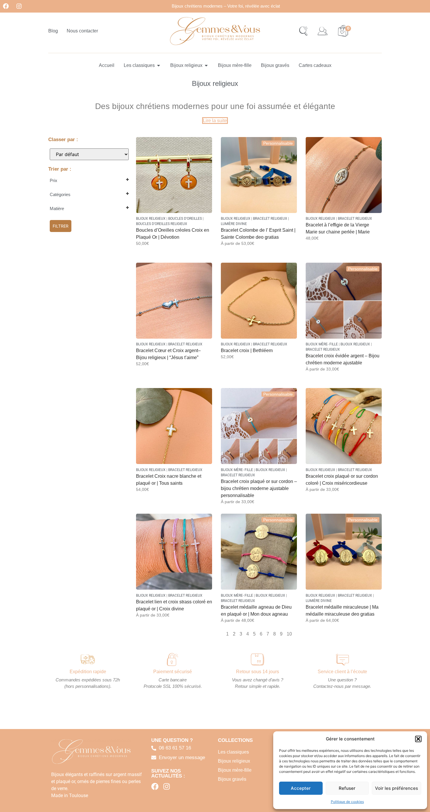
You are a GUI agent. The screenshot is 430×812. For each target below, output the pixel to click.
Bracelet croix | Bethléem (247, 350)
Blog (53, 30)
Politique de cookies (347, 801)
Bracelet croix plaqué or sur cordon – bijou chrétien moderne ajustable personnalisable (259, 488)
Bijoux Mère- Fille (322, 344)
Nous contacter (82, 30)
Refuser (347, 788)
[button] (418, 739)
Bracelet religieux (270, 219)
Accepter (301, 788)
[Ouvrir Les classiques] (158, 65)
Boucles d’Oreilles (185, 219)
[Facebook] (6, 6)
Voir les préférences (396, 788)
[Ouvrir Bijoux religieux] (206, 65)
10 (289, 633)
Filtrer (60, 226)
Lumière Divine (234, 224)
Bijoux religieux (151, 219)
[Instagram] (19, 6)
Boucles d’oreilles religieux (161, 224)
